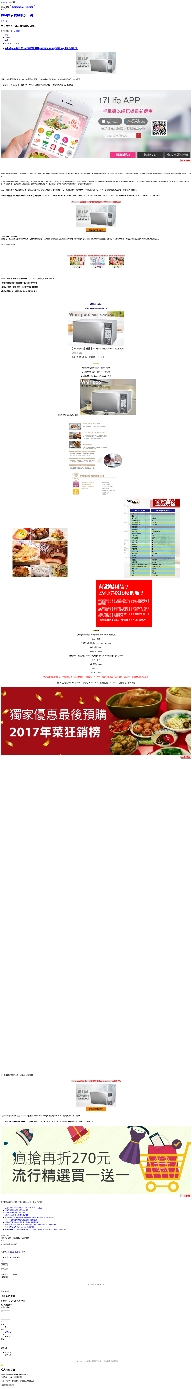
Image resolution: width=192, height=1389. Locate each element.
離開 (11, 1385)
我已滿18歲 (5, 1385)
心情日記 (17, 31)
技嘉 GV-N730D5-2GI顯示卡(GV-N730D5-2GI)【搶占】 (24, 1208)
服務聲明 (115, 1361)
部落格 (7, 37)
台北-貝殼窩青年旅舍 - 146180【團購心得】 (20, 1227)
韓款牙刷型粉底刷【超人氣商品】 (17, 1210)
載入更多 (4, 1265)
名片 (6, 40)
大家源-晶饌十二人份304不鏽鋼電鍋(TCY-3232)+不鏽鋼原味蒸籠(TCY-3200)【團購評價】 (36, 1229)
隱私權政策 (107, 1361)
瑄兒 (2, 1240)
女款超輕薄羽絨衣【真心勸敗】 (16, 1213)
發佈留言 (4, 1277)
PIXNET (81, 1361)
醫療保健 (16, 1257)
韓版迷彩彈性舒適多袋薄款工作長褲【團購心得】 (22, 1222)
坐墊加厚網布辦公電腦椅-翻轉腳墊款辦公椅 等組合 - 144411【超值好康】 (31, 1225)
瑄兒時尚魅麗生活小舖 (17, 15)
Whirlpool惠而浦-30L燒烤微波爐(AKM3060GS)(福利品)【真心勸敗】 (41, 48)
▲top (2, 1261)
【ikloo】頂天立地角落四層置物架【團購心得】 (21, 1220)
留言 (16, 1252)
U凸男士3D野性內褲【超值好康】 (17, 1215)
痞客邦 (12, 1252)
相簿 (6, 35)
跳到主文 (4, 21)
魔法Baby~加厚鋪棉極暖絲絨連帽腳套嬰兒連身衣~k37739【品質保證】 (30, 1217)
